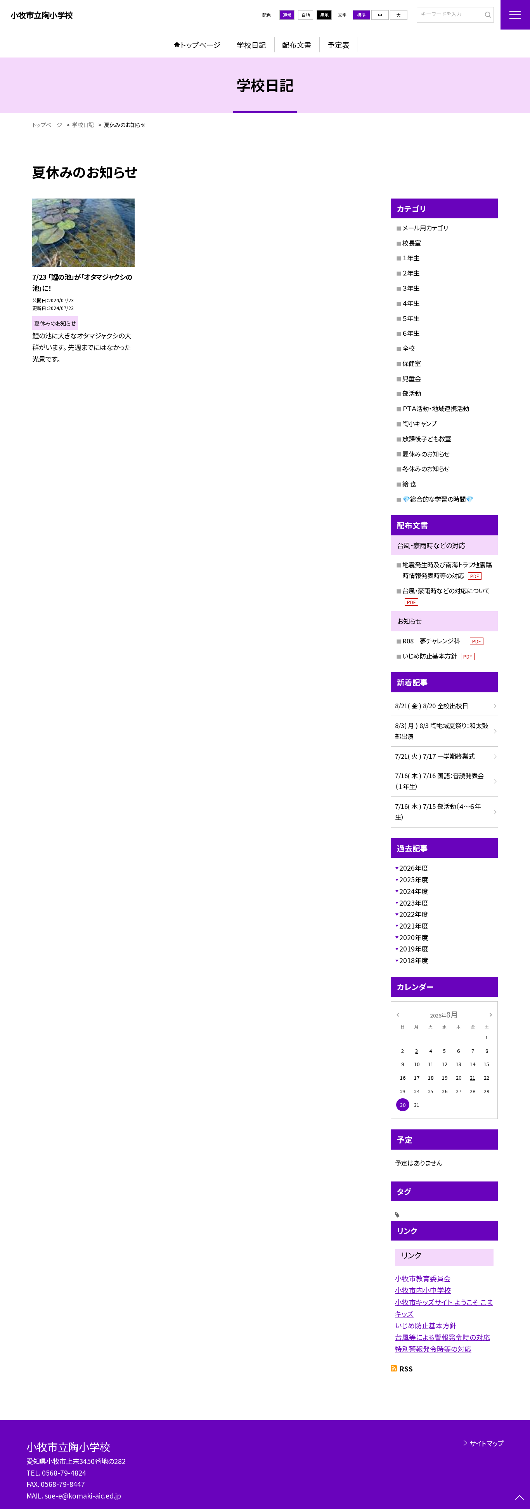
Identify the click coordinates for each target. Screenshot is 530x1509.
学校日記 (251, 44)
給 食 (409, 483)
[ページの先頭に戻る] (519, 1498)
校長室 (411, 242)
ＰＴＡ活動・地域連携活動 (435, 408)
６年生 (410, 333)
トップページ (200, 44)
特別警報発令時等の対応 (433, 1348)
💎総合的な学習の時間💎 (437, 499)
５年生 (410, 318)
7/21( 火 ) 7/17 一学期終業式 (435, 756)
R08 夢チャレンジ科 (441, 640)
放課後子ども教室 (426, 438)
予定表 (338, 44)
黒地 (324, 15)
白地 (305, 15)
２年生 (410, 272)
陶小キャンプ (419, 423)
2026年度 (413, 868)
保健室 (411, 363)
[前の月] (398, 1014)
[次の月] (491, 1014)
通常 (287, 15)
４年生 (410, 303)
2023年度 (413, 903)
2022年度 (413, 914)
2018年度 (413, 960)
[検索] (487, 14)
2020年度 (413, 937)
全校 (408, 348)
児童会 (411, 378)
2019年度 (413, 948)
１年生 (410, 257)
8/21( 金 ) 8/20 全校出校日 (431, 705)
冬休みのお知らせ (426, 468)
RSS (406, 1368)
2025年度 (413, 879)
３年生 (410, 288)
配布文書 (297, 44)
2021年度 (413, 925)
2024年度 (413, 891)
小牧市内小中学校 (423, 1290)
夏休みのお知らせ (426, 453)
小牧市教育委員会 (423, 1278)
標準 (361, 15)
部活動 (411, 393)
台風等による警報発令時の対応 (442, 1337)
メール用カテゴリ (425, 227)
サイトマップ (486, 1443)
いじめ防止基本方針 (437, 655)
